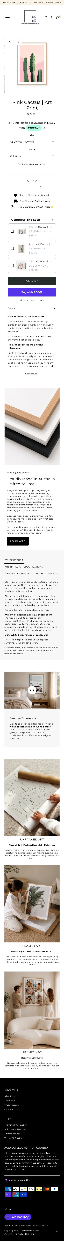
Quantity (32, 180)
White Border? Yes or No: (31, 164)
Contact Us (10, 1109)
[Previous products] (45, 220)
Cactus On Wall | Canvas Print (41, 261)
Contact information (30, 1231)
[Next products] (52, 220)
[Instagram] (10, 1210)
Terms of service (40, 1225)
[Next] (18, 42)
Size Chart (9, 1100)
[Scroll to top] (57, 1231)
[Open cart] (58, 17)
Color (32, 149)
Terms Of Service (13, 1138)
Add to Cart (32, 281)
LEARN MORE (17, 541)
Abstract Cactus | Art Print (41, 244)
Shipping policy (11, 1231)
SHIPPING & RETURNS (17, 573)
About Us (9, 1096)
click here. (44, 610)
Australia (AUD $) (18, 1180)
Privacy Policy (12, 1133)
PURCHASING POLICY (47, 573)
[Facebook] (6, 1210)
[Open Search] (46, 17)
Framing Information (15, 1125)
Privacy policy (25, 1225)
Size (32, 135)
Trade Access (11, 1105)
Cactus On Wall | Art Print (41, 227)
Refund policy (10, 1225)
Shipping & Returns (14, 1129)
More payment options (32, 300)
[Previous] (10, 42)
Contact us (31, 374)
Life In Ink (29, 1234)
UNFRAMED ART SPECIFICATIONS (24, 566)
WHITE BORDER (14, 560)
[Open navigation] (7, 17)
